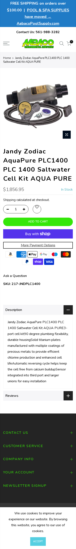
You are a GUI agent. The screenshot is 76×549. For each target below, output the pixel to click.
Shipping (9, 200)
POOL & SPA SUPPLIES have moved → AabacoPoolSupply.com (43, 17)
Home (7, 58)
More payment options (38, 245)
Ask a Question (15, 276)
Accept (38, 541)
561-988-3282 (48, 32)
